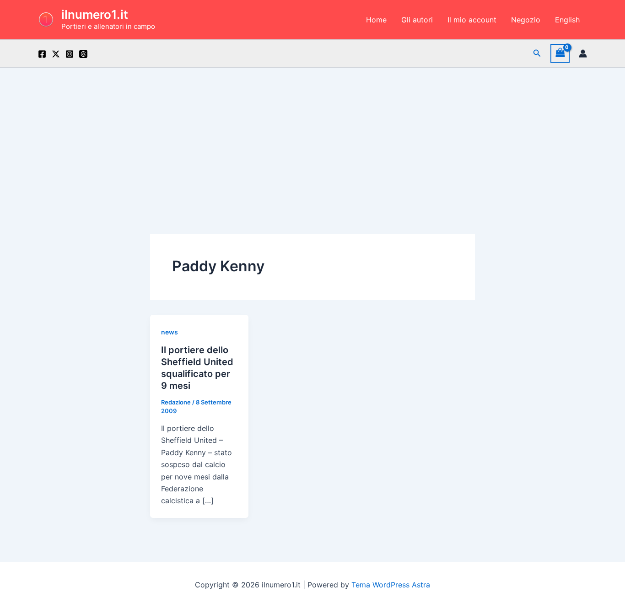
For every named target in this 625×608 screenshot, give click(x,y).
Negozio (525, 19)
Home (376, 19)
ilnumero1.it (94, 14)
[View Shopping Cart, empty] (560, 53)
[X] (56, 54)
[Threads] (83, 54)
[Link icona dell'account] (583, 53)
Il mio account (471, 19)
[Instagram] (69, 54)
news (169, 332)
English (567, 19)
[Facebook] (42, 54)
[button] (537, 53)
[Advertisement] (312, 136)
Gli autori (417, 19)
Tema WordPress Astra (390, 584)
